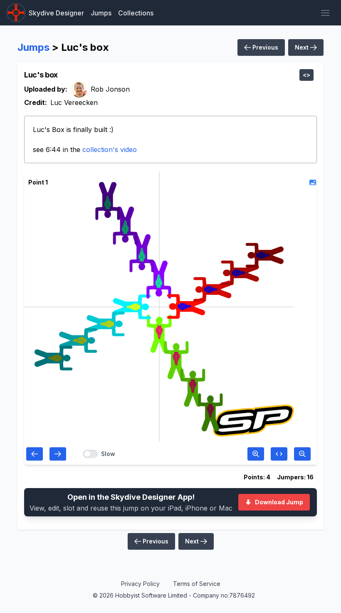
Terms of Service (196, 583)
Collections (135, 13)
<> (306, 74)
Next (302, 47)
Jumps (101, 13)
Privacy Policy (140, 583)
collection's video (109, 149)
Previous (264, 47)
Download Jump (279, 502)
